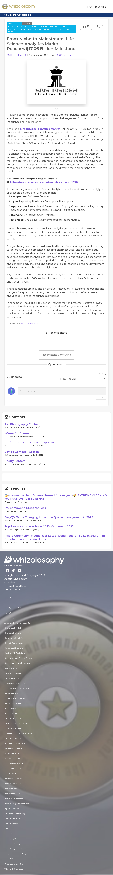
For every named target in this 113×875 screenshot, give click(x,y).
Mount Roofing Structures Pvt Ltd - (20, 542)
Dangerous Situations (13, 648)
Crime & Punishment (13, 643)
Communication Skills (13, 638)
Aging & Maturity (11, 613)
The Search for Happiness (15, 844)
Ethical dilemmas (11, 678)
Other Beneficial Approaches (16, 763)
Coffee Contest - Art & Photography (29, 442)
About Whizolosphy (16, 579)
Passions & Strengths (13, 778)
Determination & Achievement (17, 663)
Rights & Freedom (12, 809)
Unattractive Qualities (13, 864)
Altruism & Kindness (12, 618)
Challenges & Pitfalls (12, 628)
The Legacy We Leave (13, 839)
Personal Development (14, 793)
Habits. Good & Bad (12, 703)
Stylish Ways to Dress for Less (25, 508)
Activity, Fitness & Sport (14, 608)
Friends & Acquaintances (14, 698)
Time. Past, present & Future (16, 849)
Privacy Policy (12, 589)
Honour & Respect (12, 708)
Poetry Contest (15, 461)
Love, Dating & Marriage (14, 743)
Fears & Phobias (11, 693)
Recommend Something (56, 354)
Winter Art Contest (18, 433)
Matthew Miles (15, 55)
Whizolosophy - (11, 502)
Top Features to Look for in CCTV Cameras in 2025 (39, 526)
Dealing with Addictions (14, 653)
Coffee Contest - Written (22, 452)
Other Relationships (12, 768)
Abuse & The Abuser (12, 598)
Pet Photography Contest (22, 424)
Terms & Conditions (15, 586)
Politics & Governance (13, 798)
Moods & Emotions (12, 758)
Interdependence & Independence (18, 733)
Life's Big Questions (12, 738)
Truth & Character (12, 859)
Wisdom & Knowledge (13, 869)
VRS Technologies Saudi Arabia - (18, 520)
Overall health (14, 23)
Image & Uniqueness (12, 718)
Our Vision (10, 582)
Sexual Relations (11, 824)
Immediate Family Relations (16, 723)
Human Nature (10, 713)
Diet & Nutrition (11, 668)
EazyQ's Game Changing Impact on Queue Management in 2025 (49, 517)
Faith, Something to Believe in (17, 688)
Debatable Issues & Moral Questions (19, 658)
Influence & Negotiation (14, 728)
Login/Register (96, 7)
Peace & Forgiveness (12, 783)
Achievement (10, 603)
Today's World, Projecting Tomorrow (19, 854)
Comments (67, 55)
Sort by (102, 373)
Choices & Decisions (12, 633)
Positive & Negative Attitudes (16, 803)
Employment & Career (14, 673)
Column (27, 23)
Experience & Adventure (14, 683)
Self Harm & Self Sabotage (15, 814)
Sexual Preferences (12, 819)
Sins (6, 829)
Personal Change (11, 788)
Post (101, 397)
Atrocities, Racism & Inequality (17, 623)
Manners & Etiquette (13, 748)
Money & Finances (12, 753)
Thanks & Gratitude (12, 834)
